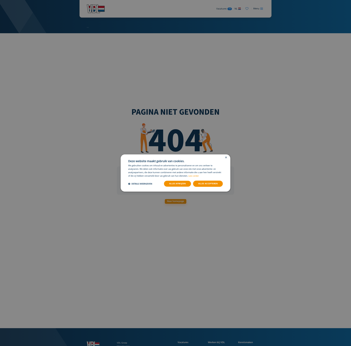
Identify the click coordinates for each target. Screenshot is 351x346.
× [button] (226, 158)
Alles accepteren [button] (208, 183)
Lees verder (193, 176)
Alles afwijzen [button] (177, 183)
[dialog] (175, 173)
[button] (140, 183)
